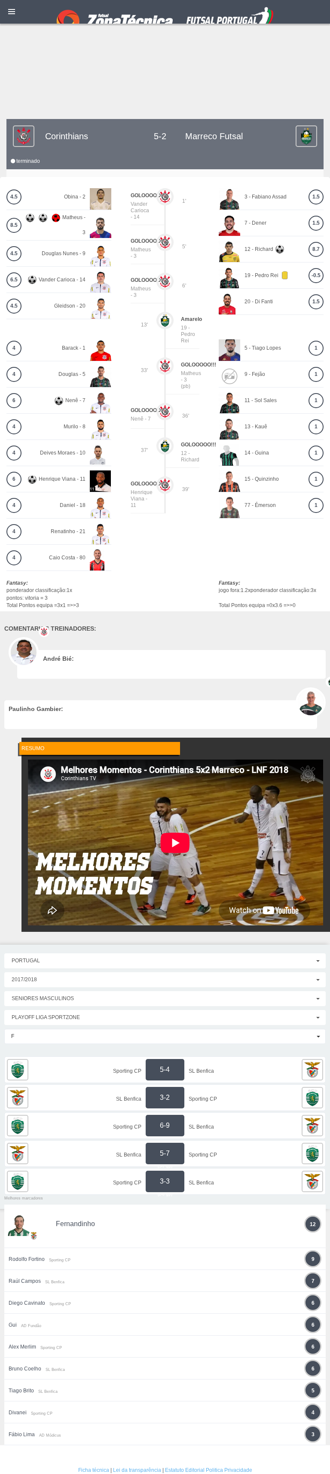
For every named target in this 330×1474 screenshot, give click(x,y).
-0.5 (316, 275)
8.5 (14, 225)
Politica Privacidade (229, 1470)
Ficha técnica (93, 1470)
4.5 (14, 197)
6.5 (14, 280)
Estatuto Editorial (185, 1470)
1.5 (316, 197)
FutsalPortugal (165, 12)
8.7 (316, 249)
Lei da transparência (137, 1470)
